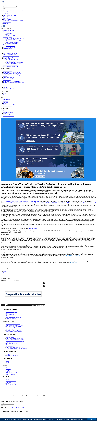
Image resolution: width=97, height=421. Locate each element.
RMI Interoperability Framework (10, 47)
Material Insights (7, 22)
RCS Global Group (70, 202)
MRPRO (5, 76)
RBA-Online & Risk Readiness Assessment (13, 20)
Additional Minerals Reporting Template (12, 75)
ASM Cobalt (9, 33)
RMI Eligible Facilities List (12, 59)
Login (4, 111)
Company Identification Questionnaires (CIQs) (13, 82)
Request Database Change (9, 116)
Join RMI (5, 101)
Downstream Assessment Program (11, 66)
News (4, 93)
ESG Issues (8, 34)
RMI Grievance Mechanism (9, 15)
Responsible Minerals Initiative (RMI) (87, 202)
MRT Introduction (7, 71)
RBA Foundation (23, 11)
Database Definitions (8, 112)
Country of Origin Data (8, 78)
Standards (5, 44)
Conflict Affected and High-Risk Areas (15, 38)
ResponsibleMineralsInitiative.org (72, 255)
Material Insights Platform (12, 43)
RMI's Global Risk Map (11, 39)
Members (5, 102)
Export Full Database (8, 114)
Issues (4, 32)
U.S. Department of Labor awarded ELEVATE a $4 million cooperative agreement (21, 201)
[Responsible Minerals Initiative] (3, 3)
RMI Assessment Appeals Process (11, 56)
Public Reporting (7, 80)
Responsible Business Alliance (12, 11)
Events (4, 94)
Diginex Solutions (61, 202)
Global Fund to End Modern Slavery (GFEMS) (46, 202)
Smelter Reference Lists (8, 77)
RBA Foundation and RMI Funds (11, 104)
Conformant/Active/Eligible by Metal (14, 62)
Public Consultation (10, 46)
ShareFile (5, 18)
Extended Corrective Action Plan (10, 65)
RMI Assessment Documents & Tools (11, 54)
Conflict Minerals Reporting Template (11, 72)
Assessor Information (8, 57)
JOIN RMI (3, 11)
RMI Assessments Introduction (10, 53)
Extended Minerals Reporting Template (12, 73)
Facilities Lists (6, 58)
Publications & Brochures (9, 88)
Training (5, 87)
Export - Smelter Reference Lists (13, 63)
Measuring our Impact (8, 48)
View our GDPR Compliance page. (76, 419)
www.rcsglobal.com (73, 262)
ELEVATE (12, 202)
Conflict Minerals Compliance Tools (11, 81)
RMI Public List (9, 61)
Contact (5, 103)
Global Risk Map (7, 19)
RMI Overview (6, 99)
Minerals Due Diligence (8, 30)
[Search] (4, 8)
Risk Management (7, 37)
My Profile (5, 113)
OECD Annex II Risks (11, 35)
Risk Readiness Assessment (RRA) (14, 40)
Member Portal (6, 16)
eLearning (5, 23)
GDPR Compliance (7, 106)
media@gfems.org (33, 228)
